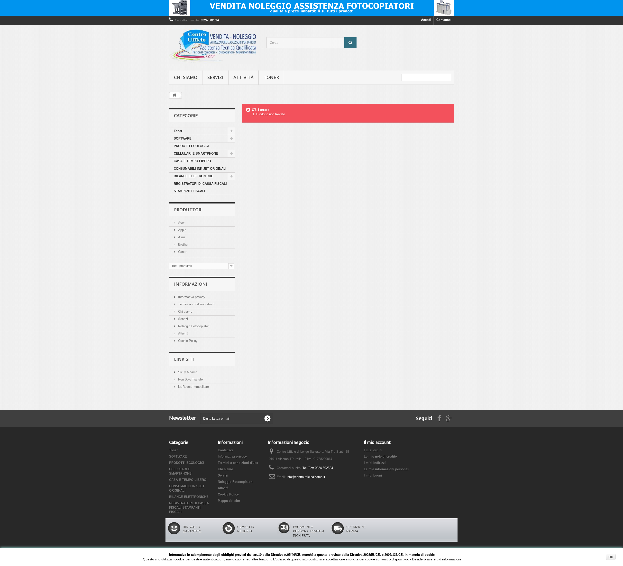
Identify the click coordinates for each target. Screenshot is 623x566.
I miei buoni (373, 475)
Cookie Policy (187, 341)
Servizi (215, 77)
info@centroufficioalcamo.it (306, 477)
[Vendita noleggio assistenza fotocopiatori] (311, 8)
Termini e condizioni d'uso (195, 304)
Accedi (426, 20)
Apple (181, 230)
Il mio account (377, 442)
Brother (182, 244)
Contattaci (443, 20)
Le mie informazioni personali (386, 469)
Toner (271, 77)
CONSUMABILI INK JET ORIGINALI (200, 168)
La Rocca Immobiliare (193, 387)
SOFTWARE (183, 138)
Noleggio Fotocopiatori (193, 326)
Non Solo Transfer (190, 379)
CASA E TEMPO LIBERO (192, 161)
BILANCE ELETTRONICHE (193, 176)
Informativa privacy (191, 297)
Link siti (184, 359)
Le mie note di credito (380, 456)
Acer (181, 222)
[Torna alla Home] (174, 95)
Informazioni (190, 284)
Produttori (188, 209)
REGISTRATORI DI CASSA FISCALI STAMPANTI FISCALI (200, 187)
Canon (182, 252)
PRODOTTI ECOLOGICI (191, 146)
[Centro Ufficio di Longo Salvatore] (214, 46)
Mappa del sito (229, 501)
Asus (181, 237)
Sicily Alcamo (187, 372)
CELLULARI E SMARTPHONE (196, 153)
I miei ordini (373, 450)
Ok (610, 557)
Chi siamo (185, 77)
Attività (243, 77)
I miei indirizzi (375, 463)
